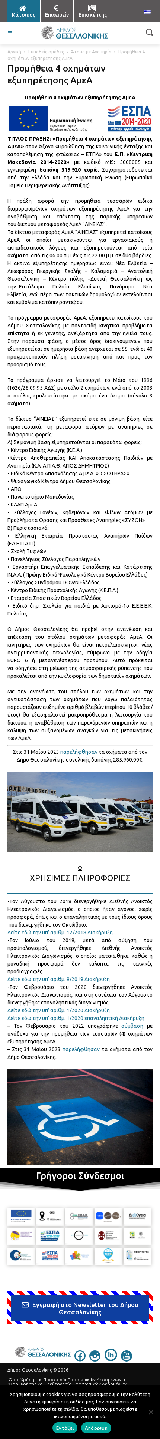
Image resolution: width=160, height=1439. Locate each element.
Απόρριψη (96, 1427)
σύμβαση (132, 1026)
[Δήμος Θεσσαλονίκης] (74, 33)
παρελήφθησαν (78, 752)
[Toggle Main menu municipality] (10, 33)
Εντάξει (65, 1427)
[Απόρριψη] (150, 1412)
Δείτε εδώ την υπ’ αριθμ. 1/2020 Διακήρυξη (58, 1010)
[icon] (80, 1359)
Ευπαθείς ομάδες (46, 51)
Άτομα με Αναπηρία (91, 51)
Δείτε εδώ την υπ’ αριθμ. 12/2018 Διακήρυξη (60, 932)
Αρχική (14, 51)
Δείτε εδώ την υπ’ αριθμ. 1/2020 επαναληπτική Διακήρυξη (75, 1018)
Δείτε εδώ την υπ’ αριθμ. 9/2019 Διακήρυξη (58, 979)
